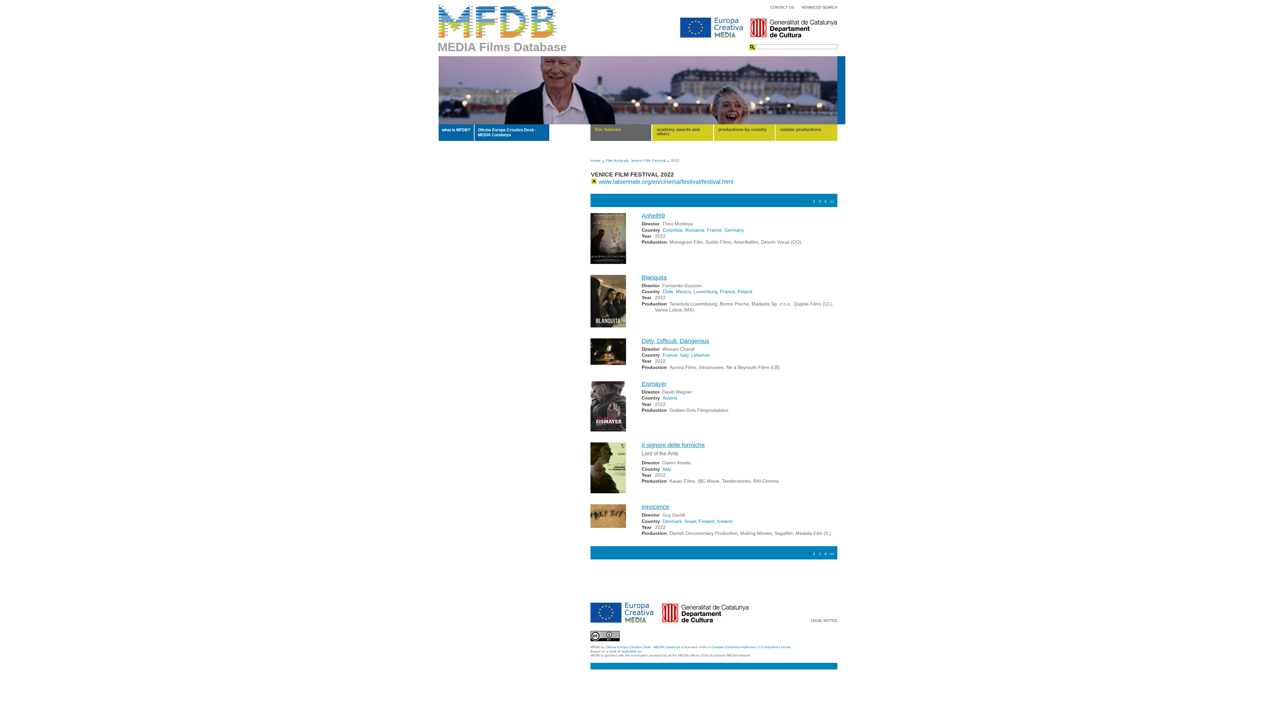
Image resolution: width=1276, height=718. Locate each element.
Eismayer (654, 384)
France (714, 230)
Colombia (673, 230)
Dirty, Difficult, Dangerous (675, 341)
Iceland (724, 521)
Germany (734, 230)
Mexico (683, 291)
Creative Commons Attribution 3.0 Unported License (751, 647)
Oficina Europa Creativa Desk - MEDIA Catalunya (507, 132)
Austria (670, 398)
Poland (745, 291)
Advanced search (819, 7)
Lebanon (700, 355)
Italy (684, 355)
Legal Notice (824, 621)
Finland (706, 521)
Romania (694, 230)
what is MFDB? (456, 130)
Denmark (672, 521)
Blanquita (654, 277)
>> (832, 201)
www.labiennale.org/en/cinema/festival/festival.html (666, 182)
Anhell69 (653, 215)
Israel (690, 521)
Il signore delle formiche (673, 445)
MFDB (498, 21)
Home (595, 161)
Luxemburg (705, 291)
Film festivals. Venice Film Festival (636, 161)
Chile (668, 291)
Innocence (655, 507)
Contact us (782, 7)
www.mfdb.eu (631, 651)
